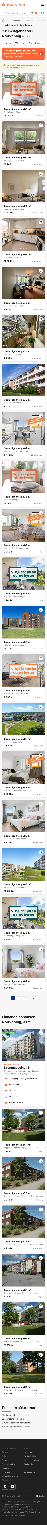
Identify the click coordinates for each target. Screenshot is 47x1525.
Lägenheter (15, 20)
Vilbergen (19, 43)
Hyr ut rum (28, 1452)
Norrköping (30, 20)
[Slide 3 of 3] (25, 636)
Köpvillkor (6, 1472)
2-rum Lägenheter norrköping (16, 1422)
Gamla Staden (35, 43)
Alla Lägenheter (9, 1415)
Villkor (26, 1468)
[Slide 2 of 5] (22, 103)
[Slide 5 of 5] (26, 103)
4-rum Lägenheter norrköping (16, 1426)
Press (4, 1460)
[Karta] (42, 13)
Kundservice (29, 1464)
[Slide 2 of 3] (23, 636)
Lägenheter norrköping (13, 1419)
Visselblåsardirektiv (10, 1476)
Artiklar (5, 1456)
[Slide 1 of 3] (22, 636)
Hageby (7, 43)
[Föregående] (8, 998)
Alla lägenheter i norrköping (18, 25)
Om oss (5, 1452)
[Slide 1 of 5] (20, 103)
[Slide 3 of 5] (23, 103)
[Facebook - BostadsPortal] (5, 1486)
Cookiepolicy (7, 1468)
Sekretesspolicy (8, 1464)
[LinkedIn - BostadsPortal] (12, 1486)
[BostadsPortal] (13, 5)
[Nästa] (39, 998)
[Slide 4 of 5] (25, 103)
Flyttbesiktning (30, 1456)
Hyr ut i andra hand (31, 1460)
